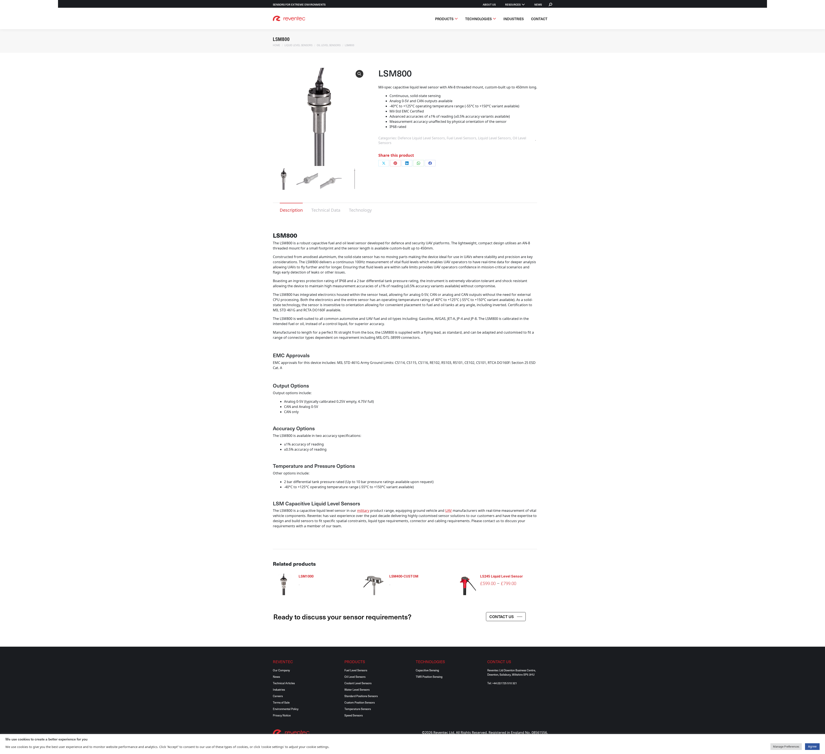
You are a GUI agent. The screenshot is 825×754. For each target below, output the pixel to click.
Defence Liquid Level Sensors (421, 138)
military (363, 510)
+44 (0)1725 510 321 (504, 683)
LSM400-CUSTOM (403, 576)
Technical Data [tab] (325, 210)
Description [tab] (291, 210)
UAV (448, 510)
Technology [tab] (360, 210)
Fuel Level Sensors (461, 138)
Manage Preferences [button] (786, 746)
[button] (359, 74)
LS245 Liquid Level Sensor (501, 576)
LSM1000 (306, 576)
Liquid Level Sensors (494, 138)
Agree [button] (812, 746)
